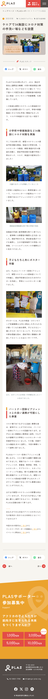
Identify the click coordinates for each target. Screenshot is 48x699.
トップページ (8, 11)
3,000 (34, 635)
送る (39, 69)
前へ (10, 566)
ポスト (25, 69)
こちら (23, 525)
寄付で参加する (35, 4)
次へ (39, 566)
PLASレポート (23, 11)
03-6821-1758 (14, 679)
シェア (11, 69)
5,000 (13, 643)
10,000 (35, 643)
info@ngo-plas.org (33, 679)
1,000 (13, 635)
